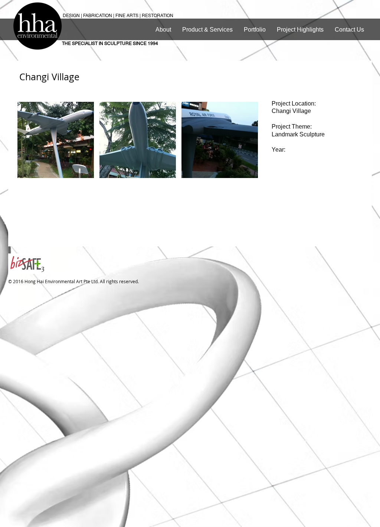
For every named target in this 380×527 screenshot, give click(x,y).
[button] (55, 140)
